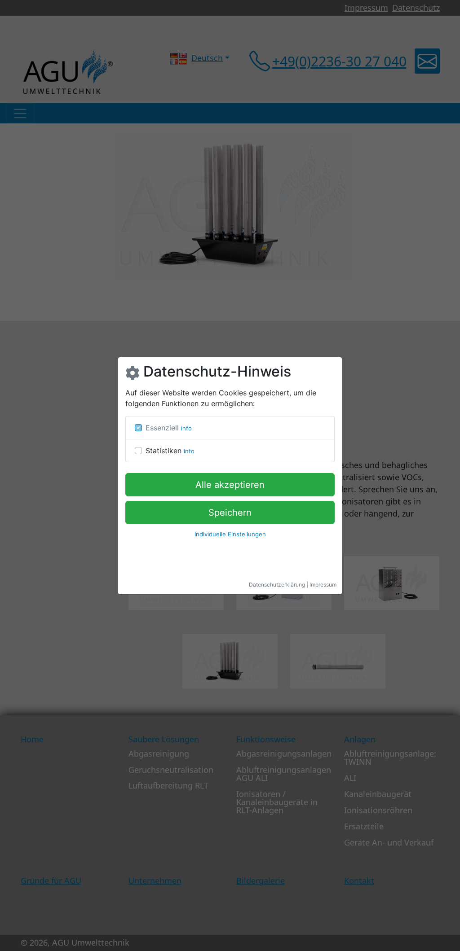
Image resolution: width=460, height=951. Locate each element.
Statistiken (163, 450)
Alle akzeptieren (230, 484)
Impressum (323, 584)
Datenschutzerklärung (277, 584)
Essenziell (162, 427)
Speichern (230, 512)
